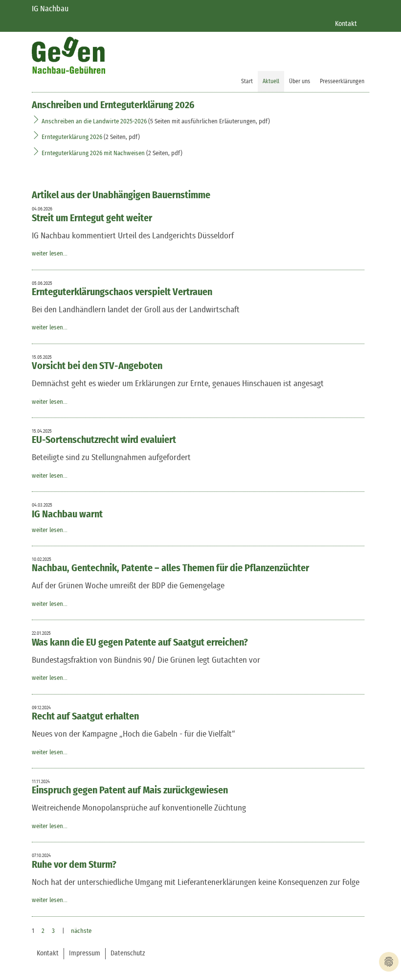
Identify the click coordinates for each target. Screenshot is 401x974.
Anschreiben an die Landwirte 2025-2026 (95, 121)
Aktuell (271, 81)
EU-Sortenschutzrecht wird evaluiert (104, 440)
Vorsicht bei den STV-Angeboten (97, 366)
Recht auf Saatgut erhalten (85, 716)
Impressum (84, 953)
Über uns (299, 81)
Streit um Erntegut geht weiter (92, 218)
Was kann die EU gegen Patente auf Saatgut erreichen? (140, 643)
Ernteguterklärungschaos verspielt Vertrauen (122, 292)
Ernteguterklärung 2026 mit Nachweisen (93, 153)
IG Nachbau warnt (67, 514)
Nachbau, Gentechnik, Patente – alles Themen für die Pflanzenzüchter (170, 568)
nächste (81, 931)
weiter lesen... (49, 254)
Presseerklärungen (342, 81)
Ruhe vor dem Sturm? (74, 865)
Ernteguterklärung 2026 (72, 137)
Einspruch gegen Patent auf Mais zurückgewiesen (130, 790)
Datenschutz (128, 953)
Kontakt (346, 24)
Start (247, 81)
